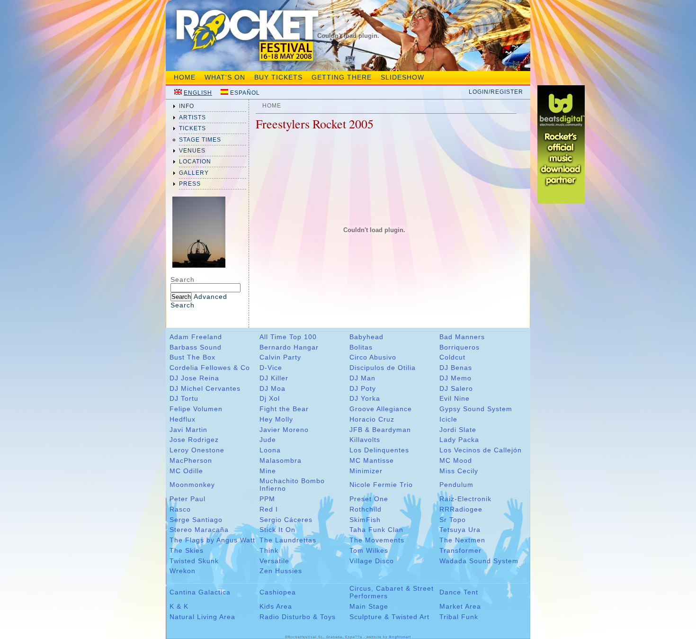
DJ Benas (455, 367)
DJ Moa (272, 388)
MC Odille (186, 471)
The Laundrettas (287, 540)
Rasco (180, 509)
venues (192, 150)
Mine (267, 471)
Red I (268, 509)
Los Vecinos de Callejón (480, 450)
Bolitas (361, 347)
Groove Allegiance (380, 409)
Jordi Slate (457, 429)
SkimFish (365, 519)
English (198, 93)
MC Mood (455, 460)
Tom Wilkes (368, 550)
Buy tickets (278, 77)
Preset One (368, 499)
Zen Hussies (280, 571)
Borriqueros (459, 347)
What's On (225, 77)
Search (182, 279)
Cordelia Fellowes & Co (210, 367)
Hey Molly (276, 419)
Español (245, 93)
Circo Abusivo (372, 357)
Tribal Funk (458, 617)
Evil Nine (454, 398)
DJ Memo (455, 378)
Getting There (342, 77)
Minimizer (366, 471)
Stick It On (277, 529)
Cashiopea (277, 592)
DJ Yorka (364, 398)
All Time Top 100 (288, 337)
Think (268, 550)
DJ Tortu (184, 398)
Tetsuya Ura (460, 529)
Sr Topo (452, 519)
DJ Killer (273, 378)
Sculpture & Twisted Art (389, 617)
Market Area (460, 606)
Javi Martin (188, 429)
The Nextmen (462, 540)
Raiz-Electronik (465, 499)
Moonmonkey (192, 484)
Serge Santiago (196, 519)
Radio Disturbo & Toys (297, 617)
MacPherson (191, 460)
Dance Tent (458, 592)
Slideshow (402, 77)
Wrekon (183, 571)
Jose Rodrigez (194, 439)
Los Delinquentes (379, 450)
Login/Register (496, 92)
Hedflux (183, 419)
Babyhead (366, 337)
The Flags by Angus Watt (212, 540)
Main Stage (368, 606)
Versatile (274, 561)
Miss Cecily (458, 471)
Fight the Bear (284, 409)
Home (185, 77)
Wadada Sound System (478, 561)
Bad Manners (462, 337)
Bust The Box (192, 357)
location (195, 161)
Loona (270, 450)
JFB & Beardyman (380, 429)
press (190, 183)
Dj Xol (269, 398)
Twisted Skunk (194, 561)
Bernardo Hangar (289, 347)
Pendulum (456, 484)
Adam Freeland (196, 337)
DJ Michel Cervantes (205, 388)
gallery (194, 173)
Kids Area (275, 606)
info (186, 106)
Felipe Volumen (196, 409)
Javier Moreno (284, 429)
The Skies (187, 550)
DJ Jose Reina (194, 378)
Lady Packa (459, 439)
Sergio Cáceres (285, 519)
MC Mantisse (371, 460)
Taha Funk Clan (376, 529)
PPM (267, 499)
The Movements (376, 540)
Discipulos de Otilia (382, 367)
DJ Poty (362, 388)
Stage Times (200, 139)
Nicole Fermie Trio (381, 484)
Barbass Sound (196, 347)
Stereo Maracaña (199, 529)
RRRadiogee (460, 509)
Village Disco (371, 561)
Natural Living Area (202, 617)
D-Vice (270, 367)
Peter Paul (187, 499)
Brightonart (400, 637)
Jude (267, 439)
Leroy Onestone (197, 450)
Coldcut (452, 357)
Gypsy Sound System (475, 409)
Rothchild (365, 509)
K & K (179, 606)
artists (192, 117)
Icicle (448, 419)
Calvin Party (280, 357)
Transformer (460, 550)
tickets (192, 128)
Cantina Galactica (200, 592)
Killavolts (364, 439)
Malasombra (280, 460)
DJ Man (362, 378)
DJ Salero (456, 388)
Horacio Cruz (371, 419)
